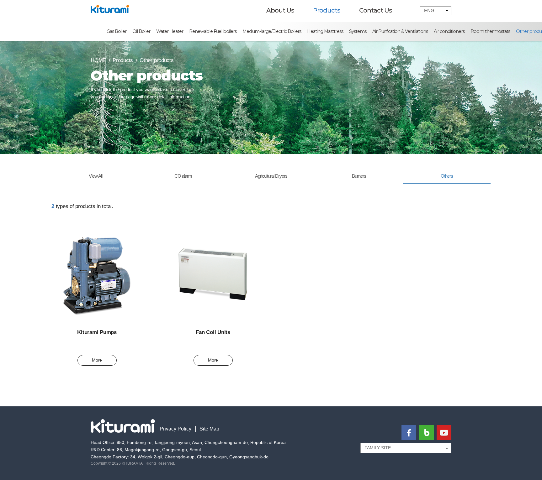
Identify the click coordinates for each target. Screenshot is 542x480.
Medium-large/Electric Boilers (271, 31)
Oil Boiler (141, 31)
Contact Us (375, 10)
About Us (280, 10)
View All (95, 176)
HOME (98, 60)
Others (447, 176)
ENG (429, 10)
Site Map (209, 428)
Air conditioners (449, 31)
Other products (157, 60)
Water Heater (169, 31)
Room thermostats (490, 31)
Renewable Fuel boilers (212, 31)
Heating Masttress (325, 31)
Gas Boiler (116, 31)
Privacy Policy (175, 428)
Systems (357, 31)
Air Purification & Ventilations (400, 31)
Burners (359, 176)
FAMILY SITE (377, 447)
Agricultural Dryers (271, 176)
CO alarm (183, 176)
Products (326, 10)
